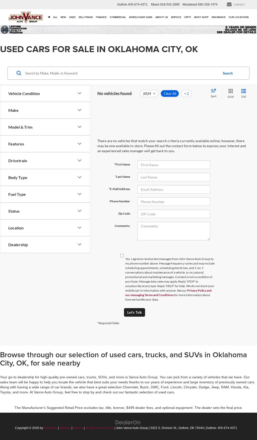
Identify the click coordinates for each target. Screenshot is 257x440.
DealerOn (50, 428)
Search (228, 73)
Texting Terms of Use (99, 428)
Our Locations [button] (239, 17)
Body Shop (201, 17)
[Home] (49, 17)
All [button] (55, 17)
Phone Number (120, 201)
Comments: (122, 226)
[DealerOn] (128, 422)
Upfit (187, 17)
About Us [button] (161, 17)
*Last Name (122, 177)
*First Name (122, 164)
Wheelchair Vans (140, 17)
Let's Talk (134, 312)
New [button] (63, 17)
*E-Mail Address (119, 189)
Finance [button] (101, 17)
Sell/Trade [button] (86, 17)
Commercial (118, 17)
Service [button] (176, 17)
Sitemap (65, 428)
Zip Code (124, 213)
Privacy (78, 428)
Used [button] (72, 17)
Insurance (219, 17)
